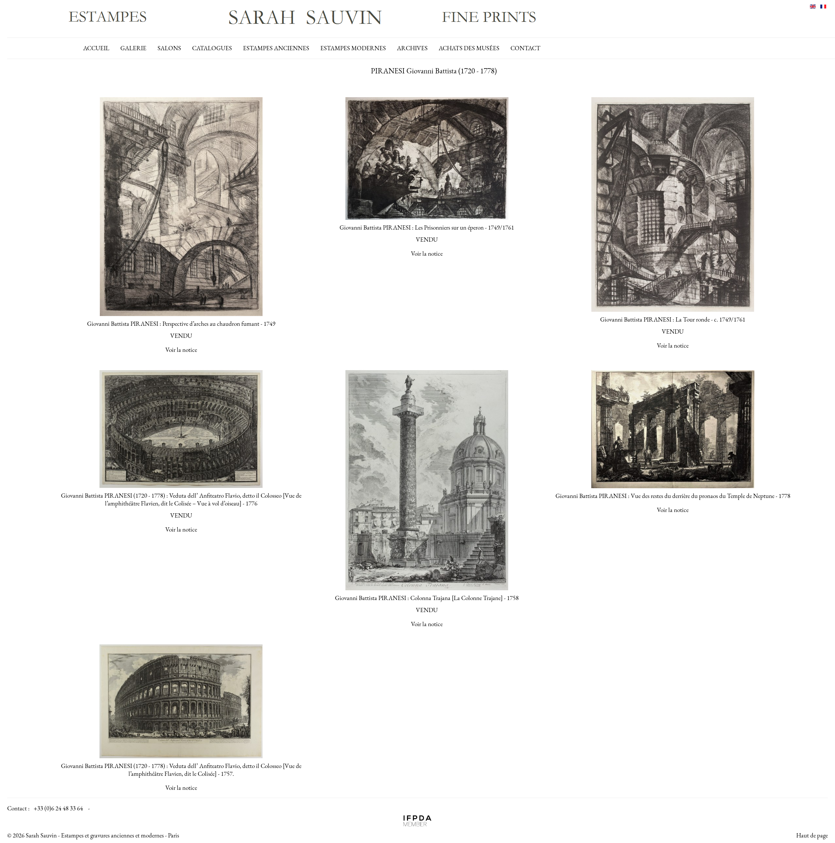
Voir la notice (181, 350)
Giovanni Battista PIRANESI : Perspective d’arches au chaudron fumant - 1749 (181, 324)
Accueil (96, 48)
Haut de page (812, 835)
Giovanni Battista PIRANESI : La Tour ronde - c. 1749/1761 (672, 319)
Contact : (18, 808)
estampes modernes (353, 48)
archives (412, 48)
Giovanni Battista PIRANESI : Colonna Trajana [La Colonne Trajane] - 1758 (427, 598)
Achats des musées (469, 48)
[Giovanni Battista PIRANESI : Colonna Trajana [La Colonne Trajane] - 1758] (427, 480)
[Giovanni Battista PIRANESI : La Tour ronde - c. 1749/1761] (673, 204)
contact (525, 48)
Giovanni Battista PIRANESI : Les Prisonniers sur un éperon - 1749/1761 (427, 227)
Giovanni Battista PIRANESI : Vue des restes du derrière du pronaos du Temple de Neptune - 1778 (672, 496)
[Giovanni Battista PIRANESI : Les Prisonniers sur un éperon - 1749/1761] (427, 158)
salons (169, 48)
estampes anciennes (276, 48)
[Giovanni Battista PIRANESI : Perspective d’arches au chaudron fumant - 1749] (181, 206)
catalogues (212, 48)
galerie (133, 48)
